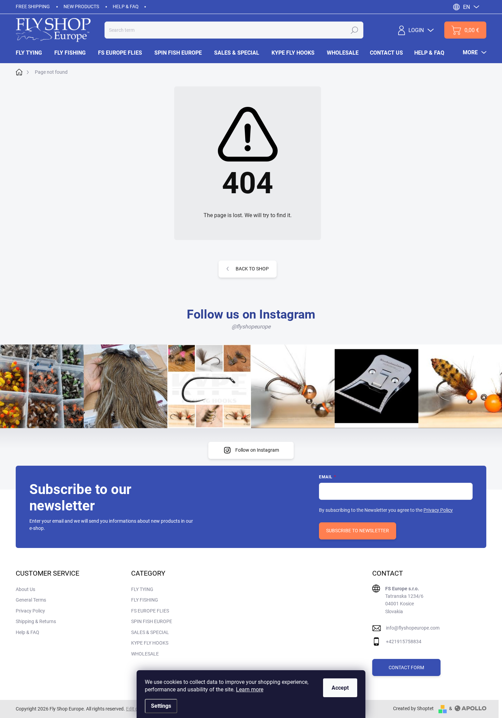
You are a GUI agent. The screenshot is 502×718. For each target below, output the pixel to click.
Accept (340, 688)
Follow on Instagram (257, 450)
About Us (25, 589)
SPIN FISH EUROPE (151, 621)
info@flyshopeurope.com (413, 628)
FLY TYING (142, 589)
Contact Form (406, 667)
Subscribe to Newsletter (357, 530)
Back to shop (252, 268)
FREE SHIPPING (33, 6)
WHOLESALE (145, 654)
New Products (81, 6)
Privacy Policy (438, 510)
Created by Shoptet (413, 708)
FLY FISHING (144, 600)
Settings (161, 706)
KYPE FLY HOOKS (149, 643)
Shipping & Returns (36, 621)
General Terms (31, 600)
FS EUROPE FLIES (150, 611)
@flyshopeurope (251, 326)
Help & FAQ (126, 6)
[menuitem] (32, 53)
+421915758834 (403, 641)
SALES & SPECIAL (150, 632)
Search (354, 30)
